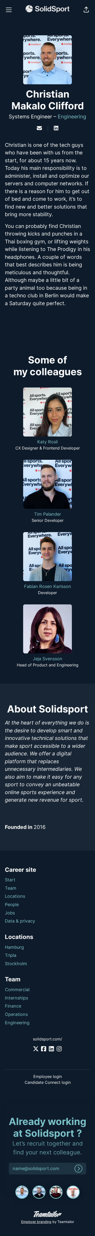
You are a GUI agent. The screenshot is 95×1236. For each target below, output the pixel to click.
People (12, 904)
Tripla (10, 955)
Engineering (72, 116)
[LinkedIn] (56, 128)
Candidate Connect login (48, 1082)
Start (10, 879)
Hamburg (14, 947)
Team (10, 888)
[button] (86, 10)
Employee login (47, 1076)
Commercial (17, 989)
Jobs (10, 912)
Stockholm (16, 963)
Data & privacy (20, 921)
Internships (16, 997)
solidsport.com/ (47, 1038)
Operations (16, 1014)
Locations (15, 896)
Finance (13, 1006)
